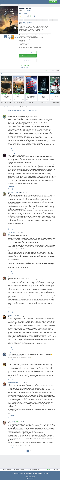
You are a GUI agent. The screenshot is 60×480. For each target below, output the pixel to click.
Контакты (56, 469)
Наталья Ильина (12, 362)
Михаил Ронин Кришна (31, 94)
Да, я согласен (30, 478)
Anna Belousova (12, 115)
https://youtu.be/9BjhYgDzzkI (15, 355)
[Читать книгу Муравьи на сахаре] (9, 20)
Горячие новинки (5, 74)
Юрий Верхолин (43, 94)
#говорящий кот (43, 102)
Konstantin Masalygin (6, 94)
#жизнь (31, 102)
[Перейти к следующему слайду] (57, 89)
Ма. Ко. (10, 352)
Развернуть (11, 148)
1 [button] (27, 450)
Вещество (19, 96)
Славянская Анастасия (14, 153)
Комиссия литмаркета (19, 469)
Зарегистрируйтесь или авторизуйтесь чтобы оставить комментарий (22, 110)
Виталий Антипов (18, 94)
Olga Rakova (11, 276)
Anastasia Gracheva (13, 192)
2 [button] (30, 450)
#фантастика (56, 102)
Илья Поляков (11, 421)
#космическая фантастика (6, 102)
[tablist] (8, 107)
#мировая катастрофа (19, 102)
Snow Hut (56, 96)
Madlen (10, 315)
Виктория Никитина (13, 382)
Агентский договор (7, 469)
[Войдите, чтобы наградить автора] (30, 16)
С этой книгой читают (16, 74)
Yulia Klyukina (11, 232)
